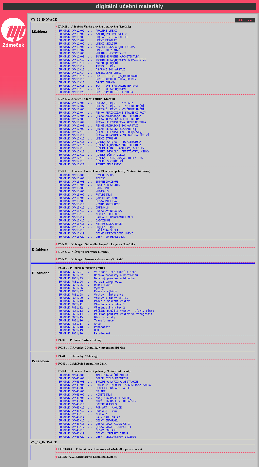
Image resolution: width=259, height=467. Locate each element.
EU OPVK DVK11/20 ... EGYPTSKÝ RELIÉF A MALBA (95, 92)
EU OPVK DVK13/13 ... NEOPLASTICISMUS (89, 214)
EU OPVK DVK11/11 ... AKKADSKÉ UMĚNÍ (88, 63)
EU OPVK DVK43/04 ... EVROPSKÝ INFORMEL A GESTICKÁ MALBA (104, 384)
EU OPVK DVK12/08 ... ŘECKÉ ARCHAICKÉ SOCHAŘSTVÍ (98, 125)
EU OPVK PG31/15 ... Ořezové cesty (86, 317)
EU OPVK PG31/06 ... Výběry (81, 288)
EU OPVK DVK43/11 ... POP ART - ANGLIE (90, 407)
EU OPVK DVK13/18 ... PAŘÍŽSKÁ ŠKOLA (88, 230)
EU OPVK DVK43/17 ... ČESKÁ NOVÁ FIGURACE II (94, 427)
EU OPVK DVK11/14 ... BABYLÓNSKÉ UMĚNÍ (90, 72)
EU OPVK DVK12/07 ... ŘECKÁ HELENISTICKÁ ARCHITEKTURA (102, 122)
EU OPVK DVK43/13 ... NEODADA (82, 414)
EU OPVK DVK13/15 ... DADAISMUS (84, 220)
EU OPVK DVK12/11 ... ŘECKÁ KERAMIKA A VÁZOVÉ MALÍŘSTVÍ (103, 135)
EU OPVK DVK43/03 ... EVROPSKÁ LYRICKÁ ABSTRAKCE (98, 381)
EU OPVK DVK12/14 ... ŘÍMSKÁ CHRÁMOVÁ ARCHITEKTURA (99, 145)
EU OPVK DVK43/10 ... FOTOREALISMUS (87, 404)
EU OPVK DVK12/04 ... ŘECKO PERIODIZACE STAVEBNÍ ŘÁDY (102, 112)
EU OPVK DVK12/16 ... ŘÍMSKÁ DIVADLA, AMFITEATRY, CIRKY (103, 151)
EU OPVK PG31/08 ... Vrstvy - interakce (90, 294)
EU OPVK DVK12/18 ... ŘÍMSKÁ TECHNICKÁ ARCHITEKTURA (100, 158)
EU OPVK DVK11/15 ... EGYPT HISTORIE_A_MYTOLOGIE (98, 76)
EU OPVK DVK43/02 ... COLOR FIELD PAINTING (93, 378)
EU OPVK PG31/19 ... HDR (78, 330)
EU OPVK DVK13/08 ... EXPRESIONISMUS (88, 197)
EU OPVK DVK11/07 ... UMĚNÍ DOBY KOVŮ (89, 50)
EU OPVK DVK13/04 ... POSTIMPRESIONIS (89, 184)
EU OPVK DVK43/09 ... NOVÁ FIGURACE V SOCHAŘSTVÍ (98, 401)
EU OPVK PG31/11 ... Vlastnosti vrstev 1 (91, 304)
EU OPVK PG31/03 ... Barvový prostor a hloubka (96, 278)
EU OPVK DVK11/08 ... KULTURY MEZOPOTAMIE (92, 53)
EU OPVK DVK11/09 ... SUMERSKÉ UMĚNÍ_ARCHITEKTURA (98, 56)
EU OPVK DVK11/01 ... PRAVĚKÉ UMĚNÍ (87, 30)
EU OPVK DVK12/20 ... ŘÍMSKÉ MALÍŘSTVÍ (90, 164)
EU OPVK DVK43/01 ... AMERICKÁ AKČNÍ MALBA (93, 375)
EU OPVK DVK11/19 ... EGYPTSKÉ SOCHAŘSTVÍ (92, 88)
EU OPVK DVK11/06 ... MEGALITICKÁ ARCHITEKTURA (96, 46)
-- (249, 20)
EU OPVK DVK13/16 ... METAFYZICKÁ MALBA (90, 223)
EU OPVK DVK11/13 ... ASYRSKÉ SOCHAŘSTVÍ (91, 69)
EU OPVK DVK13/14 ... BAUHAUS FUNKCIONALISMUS (95, 217)
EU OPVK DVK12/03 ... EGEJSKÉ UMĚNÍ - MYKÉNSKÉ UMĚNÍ (101, 109)
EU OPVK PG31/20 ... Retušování (84, 333)
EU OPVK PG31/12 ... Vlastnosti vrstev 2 (91, 307)
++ (240, 20)
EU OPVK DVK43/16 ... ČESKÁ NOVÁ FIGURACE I (94, 423)
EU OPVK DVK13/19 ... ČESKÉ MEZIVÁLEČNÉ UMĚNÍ (95, 233)
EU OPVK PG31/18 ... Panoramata (84, 327)
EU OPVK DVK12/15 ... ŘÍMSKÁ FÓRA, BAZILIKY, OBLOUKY (101, 148)
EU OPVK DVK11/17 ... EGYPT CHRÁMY (86, 82)
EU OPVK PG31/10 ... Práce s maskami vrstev (94, 301)
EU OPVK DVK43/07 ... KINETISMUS (85, 394)
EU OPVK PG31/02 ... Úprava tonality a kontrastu (98, 275)
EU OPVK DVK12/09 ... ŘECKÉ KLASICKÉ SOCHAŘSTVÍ (97, 128)
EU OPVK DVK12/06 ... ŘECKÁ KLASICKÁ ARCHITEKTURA (98, 119)
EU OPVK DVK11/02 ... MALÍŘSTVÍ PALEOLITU (92, 33)
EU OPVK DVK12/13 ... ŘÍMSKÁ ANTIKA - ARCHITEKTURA (99, 141)
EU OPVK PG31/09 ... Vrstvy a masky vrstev (93, 297)
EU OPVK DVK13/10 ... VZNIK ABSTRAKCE (89, 204)
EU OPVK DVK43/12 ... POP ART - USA (87, 410)
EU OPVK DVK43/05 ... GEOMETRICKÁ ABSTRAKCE (94, 388)
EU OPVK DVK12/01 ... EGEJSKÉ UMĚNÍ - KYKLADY (95, 102)
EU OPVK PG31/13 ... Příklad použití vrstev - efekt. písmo (106, 310)
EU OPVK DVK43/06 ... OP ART (81, 391)
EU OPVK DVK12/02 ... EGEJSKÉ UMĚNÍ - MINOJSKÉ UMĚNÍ (101, 106)
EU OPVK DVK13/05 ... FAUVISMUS (84, 188)
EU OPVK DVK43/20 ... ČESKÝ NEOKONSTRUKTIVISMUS (97, 436)
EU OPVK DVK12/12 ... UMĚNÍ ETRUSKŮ (87, 138)
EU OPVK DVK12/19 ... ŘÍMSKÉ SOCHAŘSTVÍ (90, 161)
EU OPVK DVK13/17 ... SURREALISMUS (86, 227)
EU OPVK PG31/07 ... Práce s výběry (87, 291)
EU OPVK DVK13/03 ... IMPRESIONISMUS (88, 181)
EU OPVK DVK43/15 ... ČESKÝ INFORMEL (88, 420)
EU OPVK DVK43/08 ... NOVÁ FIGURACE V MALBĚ (94, 397)
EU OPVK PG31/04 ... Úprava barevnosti (90, 281)
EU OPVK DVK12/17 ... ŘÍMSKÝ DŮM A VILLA (91, 154)
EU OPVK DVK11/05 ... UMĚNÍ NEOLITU (87, 43)
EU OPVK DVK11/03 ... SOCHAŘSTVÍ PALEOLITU (93, 37)
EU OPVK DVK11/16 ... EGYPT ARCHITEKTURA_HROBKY (97, 79)
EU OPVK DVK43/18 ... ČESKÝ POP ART (87, 430)
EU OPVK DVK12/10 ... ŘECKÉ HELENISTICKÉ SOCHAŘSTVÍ (100, 132)
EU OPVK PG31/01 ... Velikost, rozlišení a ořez (97, 271)
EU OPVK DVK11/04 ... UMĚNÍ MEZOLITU (88, 40)
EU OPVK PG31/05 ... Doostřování (85, 284)
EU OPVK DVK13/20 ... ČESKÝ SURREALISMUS (91, 236)
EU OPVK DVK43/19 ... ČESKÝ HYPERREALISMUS (93, 433)
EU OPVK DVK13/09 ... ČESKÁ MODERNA (87, 201)
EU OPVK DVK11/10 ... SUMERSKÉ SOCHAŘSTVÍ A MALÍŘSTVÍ (102, 59)
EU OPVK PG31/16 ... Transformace (86, 320)
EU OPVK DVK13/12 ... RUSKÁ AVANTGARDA (90, 210)
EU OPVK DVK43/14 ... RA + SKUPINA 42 (89, 417)
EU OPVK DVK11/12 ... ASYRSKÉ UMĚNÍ (87, 66)
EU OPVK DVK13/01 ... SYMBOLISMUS (86, 175)
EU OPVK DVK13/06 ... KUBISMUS (83, 191)
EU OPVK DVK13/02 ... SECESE (81, 178)
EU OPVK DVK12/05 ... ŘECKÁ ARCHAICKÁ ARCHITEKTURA (99, 115)
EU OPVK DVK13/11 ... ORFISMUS (83, 207)
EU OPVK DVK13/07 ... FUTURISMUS (85, 194)
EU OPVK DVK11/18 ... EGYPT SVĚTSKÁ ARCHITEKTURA (98, 85)
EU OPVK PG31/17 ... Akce (79, 323)
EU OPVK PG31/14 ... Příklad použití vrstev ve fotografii (105, 314)
